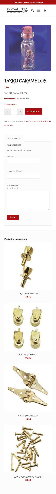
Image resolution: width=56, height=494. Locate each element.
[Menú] (38, 10)
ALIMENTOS (28, 121)
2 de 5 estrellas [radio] (9, 188)
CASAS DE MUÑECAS (42, 121)
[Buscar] (31, 11)
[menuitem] (31, 11)
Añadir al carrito (33, 111)
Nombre (10, 157)
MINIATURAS (9, 125)
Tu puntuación (13, 185)
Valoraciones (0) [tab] (14, 138)
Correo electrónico (15, 171)
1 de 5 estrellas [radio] (8, 188)
